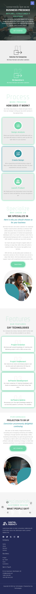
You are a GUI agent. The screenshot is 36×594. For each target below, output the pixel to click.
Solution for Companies (18, 57)
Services (5, 548)
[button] (18, 30)
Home (4, 544)
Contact (5, 550)
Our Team (5, 560)
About (4, 546)
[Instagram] (14, 537)
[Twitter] (7, 537)
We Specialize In (18, 80)
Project (4, 558)
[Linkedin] (18, 537)
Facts (4, 562)
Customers (5, 564)
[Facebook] (3, 537)
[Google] (11, 537)
